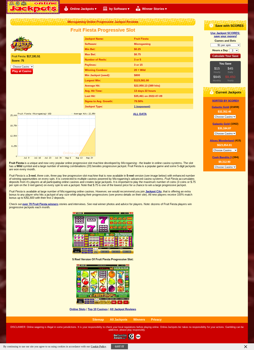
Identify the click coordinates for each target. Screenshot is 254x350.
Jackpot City (153, 191)
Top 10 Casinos (98, 309)
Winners (139, 319)
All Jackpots (118, 319)
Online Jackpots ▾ (83, 9)
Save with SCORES (229, 26)
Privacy (156, 319)
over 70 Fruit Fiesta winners (40, 204)
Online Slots (78, 309)
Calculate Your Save (225, 55)
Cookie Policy (98, 346)
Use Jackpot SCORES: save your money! (225, 34)
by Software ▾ (118, 9)
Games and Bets (225, 40)
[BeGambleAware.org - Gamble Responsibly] (120, 338)
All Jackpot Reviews (123, 309)
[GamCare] (131, 338)
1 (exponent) (142, 106)
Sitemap (98, 319)
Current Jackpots (228, 92)
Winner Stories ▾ (154, 9)
